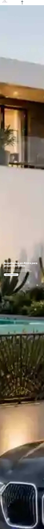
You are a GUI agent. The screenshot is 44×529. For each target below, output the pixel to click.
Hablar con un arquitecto (11, 274)
